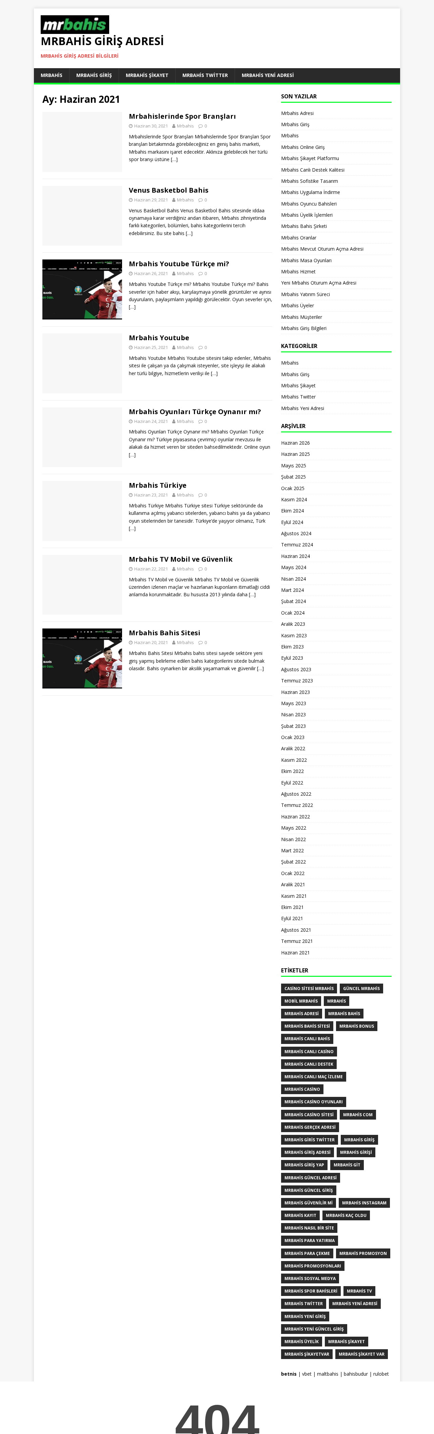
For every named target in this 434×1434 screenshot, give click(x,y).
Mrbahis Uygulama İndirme (310, 192)
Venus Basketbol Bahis (169, 190)
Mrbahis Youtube (159, 337)
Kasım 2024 (294, 499)
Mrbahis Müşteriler (301, 317)
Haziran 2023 (295, 692)
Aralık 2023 (293, 624)
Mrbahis (51, 75)
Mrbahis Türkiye (157, 485)
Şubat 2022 (293, 861)
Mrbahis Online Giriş (303, 147)
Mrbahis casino (302, 1089)
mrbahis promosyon (363, 1253)
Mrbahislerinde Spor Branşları (182, 116)
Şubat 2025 (293, 476)
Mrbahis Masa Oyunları (306, 260)
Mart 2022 (292, 850)
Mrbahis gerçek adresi (310, 1127)
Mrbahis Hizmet (298, 271)
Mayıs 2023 (293, 703)
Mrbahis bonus (356, 1026)
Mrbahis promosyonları (312, 1266)
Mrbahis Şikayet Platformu (310, 158)
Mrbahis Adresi (297, 113)
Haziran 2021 (295, 952)
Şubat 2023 (293, 726)
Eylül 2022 (292, 782)
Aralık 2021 (293, 884)
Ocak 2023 (292, 737)
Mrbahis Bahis (344, 1013)
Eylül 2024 (292, 522)
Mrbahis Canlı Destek (308, 1064)
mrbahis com (358, 1115)
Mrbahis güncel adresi (310, 1178)
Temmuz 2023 (297, 680)
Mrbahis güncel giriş (308, 1190)
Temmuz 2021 (297, 941)
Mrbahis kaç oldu (346, 1215)
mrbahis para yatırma (309, 1240)
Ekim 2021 (292, 907)
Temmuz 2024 (297, 544)
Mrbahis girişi (356, 1152)
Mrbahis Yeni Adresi (268, 75)
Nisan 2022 (293, 839)
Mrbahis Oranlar (298, 237)
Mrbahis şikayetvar (306, 1354)
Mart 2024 (292, 590)
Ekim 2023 (292, 646)
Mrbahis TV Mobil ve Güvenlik (181, 559)
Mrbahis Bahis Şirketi (304, 226)
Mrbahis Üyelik (301, 1341)
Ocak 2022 (292, 873)
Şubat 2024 (293, 601)
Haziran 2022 (295, 816)
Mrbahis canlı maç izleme (313, 1077)
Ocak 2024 (292, 612)
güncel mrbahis (361, 988)
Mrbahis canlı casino (309, 1051)
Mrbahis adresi (301, 1013)
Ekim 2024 (292, 510)
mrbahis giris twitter (309, 1140)
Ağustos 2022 (296, 794)
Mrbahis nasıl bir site (309, 1228)
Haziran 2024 (295, 556)
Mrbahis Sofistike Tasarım (309, 181)
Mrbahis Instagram (364, 1203)
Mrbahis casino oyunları (313, 1102)
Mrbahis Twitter (205, 75)
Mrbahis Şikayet (147, 75)
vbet (307, 1374)
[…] (174, 159)
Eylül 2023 (292, 658)
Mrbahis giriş (359, 1140)
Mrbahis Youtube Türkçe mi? (179, 263)
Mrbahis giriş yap (304, 1165)
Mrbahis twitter (303, 1303)
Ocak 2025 (292, 488)
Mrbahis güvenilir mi (308, 1203)
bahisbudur (356, 1374)
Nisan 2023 (293, 714)
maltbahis (327, 1374)
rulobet (381, 1374)
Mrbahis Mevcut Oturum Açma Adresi (322, 249)
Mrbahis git (347, 1165)
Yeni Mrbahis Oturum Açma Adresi (318, 282)
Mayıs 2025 (293, 465)
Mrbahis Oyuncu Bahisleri (309, 203)
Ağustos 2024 (296, 533)
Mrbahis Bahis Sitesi (164, 632)
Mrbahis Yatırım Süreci (305, 294)
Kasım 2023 (294, 635)
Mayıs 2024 (293, 567)
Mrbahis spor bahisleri (310, 1291)
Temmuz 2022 (297, 805)
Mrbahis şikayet (346, 1341)
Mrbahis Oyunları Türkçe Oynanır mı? (195, 411)
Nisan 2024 (293, 579)
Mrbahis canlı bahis (307, 1039)
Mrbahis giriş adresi (307, 1152)
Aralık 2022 (293, 748)
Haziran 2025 (295, 454)
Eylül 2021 (292, 918)
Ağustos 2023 (296, 669)
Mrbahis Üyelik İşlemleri (307, 215)
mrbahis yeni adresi (354, 1303)
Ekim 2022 (292, 771)
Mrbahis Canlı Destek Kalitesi (312, 170)
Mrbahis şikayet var (361, 1354)
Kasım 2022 (294, 760)
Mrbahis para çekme (307, 1253)
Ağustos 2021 (296, 930)
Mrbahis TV (359, 1291)
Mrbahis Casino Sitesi (309, 1115)
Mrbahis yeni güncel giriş (314, 1329)
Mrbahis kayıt (300, 1215)
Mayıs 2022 (293, 828)
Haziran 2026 (295, 443)
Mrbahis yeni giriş (305, 1316)
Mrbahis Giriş (94, 75)
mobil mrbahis (301, 1001)
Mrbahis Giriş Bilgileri (304, 328)
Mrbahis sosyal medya (310, 1278)
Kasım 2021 (294, 896)
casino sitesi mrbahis (309, 988)
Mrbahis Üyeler (297, 305)
